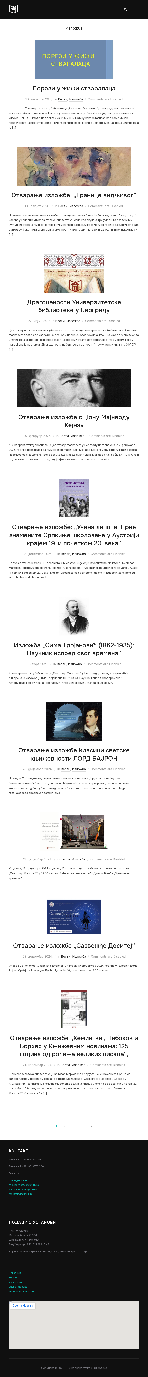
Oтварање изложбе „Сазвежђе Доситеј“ (74, 946)
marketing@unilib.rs (21, 1193)
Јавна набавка (18, 1286)
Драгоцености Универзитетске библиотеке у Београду (74, 306)
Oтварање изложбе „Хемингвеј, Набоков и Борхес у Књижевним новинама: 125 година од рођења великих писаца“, (74, 1046)
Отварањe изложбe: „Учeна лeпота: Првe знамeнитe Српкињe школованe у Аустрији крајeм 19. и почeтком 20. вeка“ (74, 535)
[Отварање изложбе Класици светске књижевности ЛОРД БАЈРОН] (74, 704)
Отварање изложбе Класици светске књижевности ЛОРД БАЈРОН (74, 754)
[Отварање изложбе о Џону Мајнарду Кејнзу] (74, 371)
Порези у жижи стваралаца (74, 88)
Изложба (76, 99)
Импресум (15, 1281)
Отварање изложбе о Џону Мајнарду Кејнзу (74, 421)
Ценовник (15, 1272)
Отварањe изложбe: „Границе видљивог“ (74, 195)
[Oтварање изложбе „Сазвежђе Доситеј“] (74, 899)
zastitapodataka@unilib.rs (24, 1189)
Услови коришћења (21, 1291)
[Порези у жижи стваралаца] (74, 42)
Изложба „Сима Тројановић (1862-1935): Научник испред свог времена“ (74, 649)
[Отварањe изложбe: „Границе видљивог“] (74, 149)
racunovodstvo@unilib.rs (24, 1184)
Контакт (13, 1277)
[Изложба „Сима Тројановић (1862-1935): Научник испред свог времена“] (74, 599)
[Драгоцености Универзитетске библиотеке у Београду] (74, 256)
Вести (62, 99)
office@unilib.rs (18, 1180)
